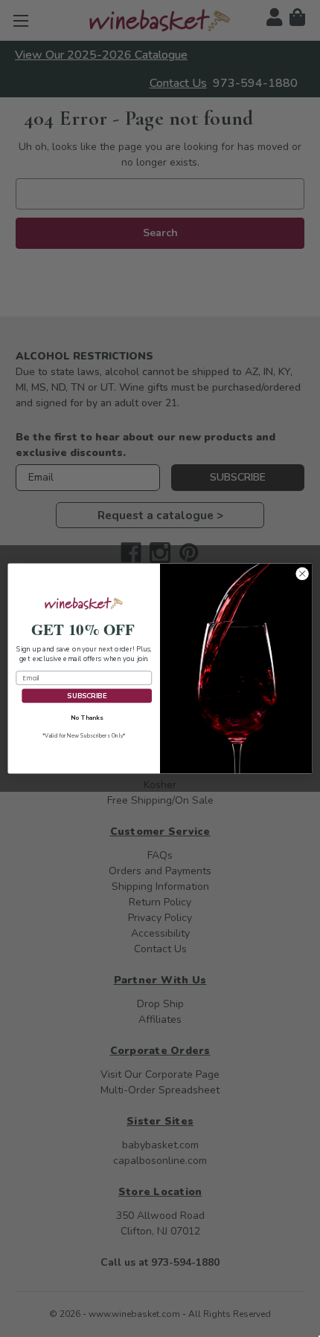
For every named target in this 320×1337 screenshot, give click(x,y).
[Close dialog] (302, 574)
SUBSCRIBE (86, 695)
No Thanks (87, 717)
